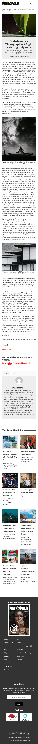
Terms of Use (26, 740)
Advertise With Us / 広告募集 (24, 646)
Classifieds (19, 660)
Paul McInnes (14, 56)
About (18, 639)
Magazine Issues (8, 663)
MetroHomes (20, 656)
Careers (19, 643)
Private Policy (18, 740)
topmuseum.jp (6, 349)
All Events (6, 639)
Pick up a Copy (8, 666)
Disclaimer (11, 740)
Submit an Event (8, 643)
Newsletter (7, 670)
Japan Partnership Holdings (24, 653)
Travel (5, 660)
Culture (9, 9)
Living (5, 653)
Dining (5, 649)
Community (7, 656)
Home (3, 9)
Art (15, 9)
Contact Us (20, 649)
